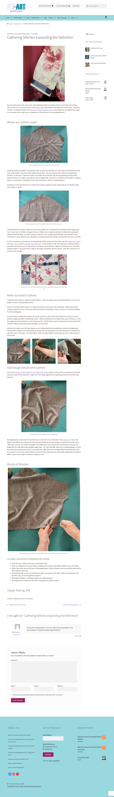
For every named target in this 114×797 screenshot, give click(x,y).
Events (51, 18)
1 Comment (34, 34)
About (73, 18)
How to (24, 598)
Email (36, 686)
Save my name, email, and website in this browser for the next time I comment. (37, 695)
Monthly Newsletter (50, 747)
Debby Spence (16, 632)
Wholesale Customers (45, 6)
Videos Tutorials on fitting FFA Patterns (19, 735)
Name (13, 686)
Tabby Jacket (40, 107)
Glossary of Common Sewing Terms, (41, 110)
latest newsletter (54, 761)
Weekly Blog (48, 749)
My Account (76, 6)
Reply (77, 636)
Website (60, 686)
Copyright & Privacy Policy (15, 786)
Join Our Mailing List (62, 6)
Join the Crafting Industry (71, 605)
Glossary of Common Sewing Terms (18, 759)
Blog (27, 18)
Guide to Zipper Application (16, 767)
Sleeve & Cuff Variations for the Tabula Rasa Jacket (32, 372)
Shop (7, 18)
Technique (30, 598)
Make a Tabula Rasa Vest (15, 763)
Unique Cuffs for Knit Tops (17, 605)
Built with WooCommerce (33, 786)
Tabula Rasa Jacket (74, 241)
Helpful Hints (35, 18)
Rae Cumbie (26, 34)
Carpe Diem (66, 440)
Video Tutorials (62, 18)
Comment (14, 660)
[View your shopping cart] (96, 16)
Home (11, 24)
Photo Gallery (18, 18)
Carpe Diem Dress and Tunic (32, 244)
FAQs (45, 18)
